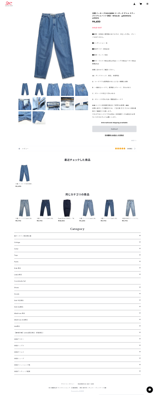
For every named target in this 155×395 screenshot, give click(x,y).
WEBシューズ (19, 358)
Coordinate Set (20, 281)
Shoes (16, 287)
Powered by (75, 391)
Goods (16, 294)
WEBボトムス (19, 352)
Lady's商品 (18, 275)
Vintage (17, 242)
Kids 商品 (17, 268)
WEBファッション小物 (22, 365)
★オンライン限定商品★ (22, 236)
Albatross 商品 (19, 313)
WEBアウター (19, 339)
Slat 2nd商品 (18, 307)
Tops (16, 255)
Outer (16, 249)
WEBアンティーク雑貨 (22, 371)
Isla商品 (17, 326)
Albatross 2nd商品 (21, 320)
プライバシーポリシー (67, 384)
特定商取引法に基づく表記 (86, 384)
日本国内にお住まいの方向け (114, 135)
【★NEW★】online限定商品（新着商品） (29, 333)
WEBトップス (19, 346)
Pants (16, 262)
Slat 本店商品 (19, 300)
